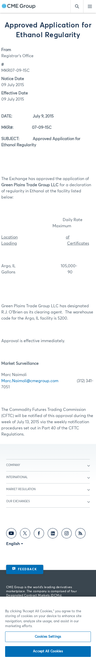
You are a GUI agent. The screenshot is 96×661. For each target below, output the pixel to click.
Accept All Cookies (48, 651)
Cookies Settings (48, 636)
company (13, 465)
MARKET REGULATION (21, 489)
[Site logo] (18, 6)
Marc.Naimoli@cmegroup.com (29, 381)
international (17, 477)
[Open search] (76, 6)
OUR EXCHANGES (18, 501)
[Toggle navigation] (89, 6)
